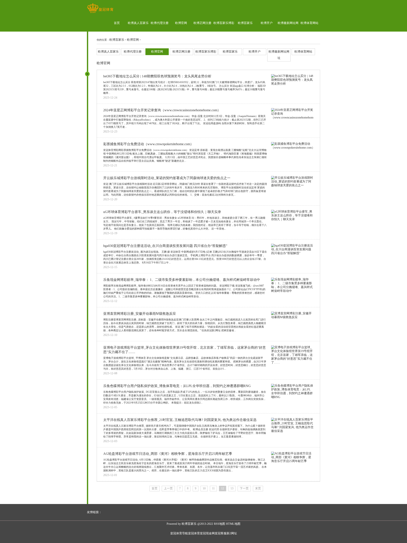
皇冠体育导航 (179, 533)
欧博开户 (267, 23)
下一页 (244, 488)
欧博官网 (181, 23)
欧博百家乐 (245, 23)
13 (231, 488)
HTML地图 (233, 523)
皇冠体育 (194, 533)
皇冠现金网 (207, 533)
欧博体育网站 (309, 23)
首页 (117, 23)
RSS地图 (219, 523)
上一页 (168, 488)
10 (204, 488)
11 (213, 488)
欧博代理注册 (160, 23)
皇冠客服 (221, 533)
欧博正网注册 (202, 23)
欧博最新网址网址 (288, 31)
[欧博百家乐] (100, 12)
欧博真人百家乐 (138, 23)
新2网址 (232, 533)
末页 (258, 488)
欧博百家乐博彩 (223, 23)
